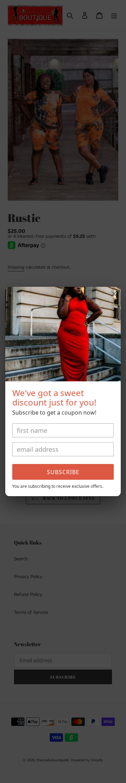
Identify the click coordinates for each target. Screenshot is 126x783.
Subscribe (63, 472)
